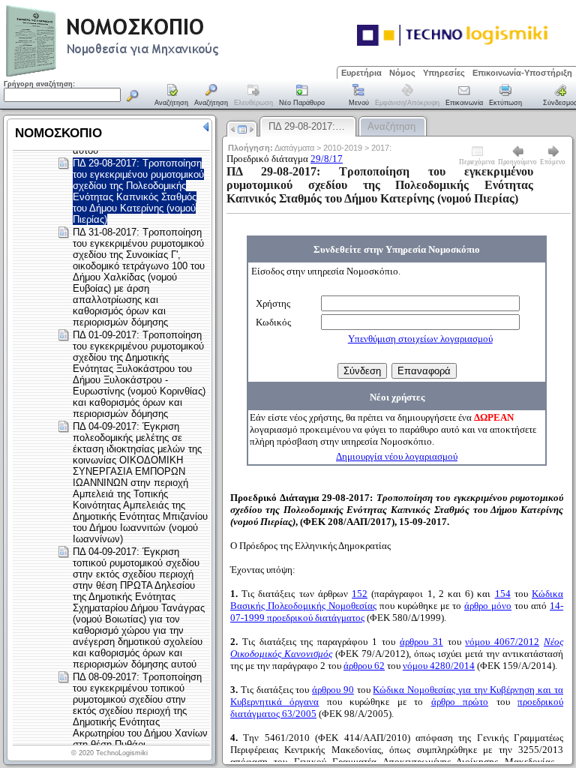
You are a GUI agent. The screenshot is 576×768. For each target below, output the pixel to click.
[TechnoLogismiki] (171, 74)
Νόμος (402, 72)
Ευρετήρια (361, 72)
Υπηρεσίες (444, 72)
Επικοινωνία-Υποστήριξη (522, 72)
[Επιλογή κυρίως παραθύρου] (172, 96)
